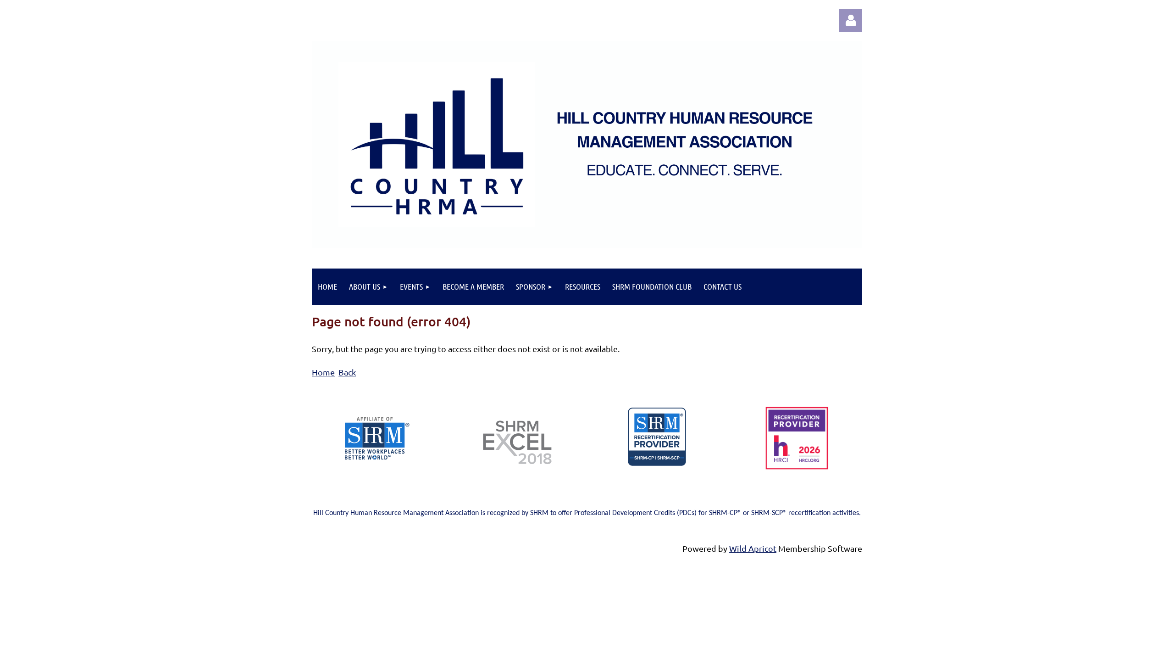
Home (323, 372)
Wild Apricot (752, 548)
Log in (850, 20)
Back (347, 372)
